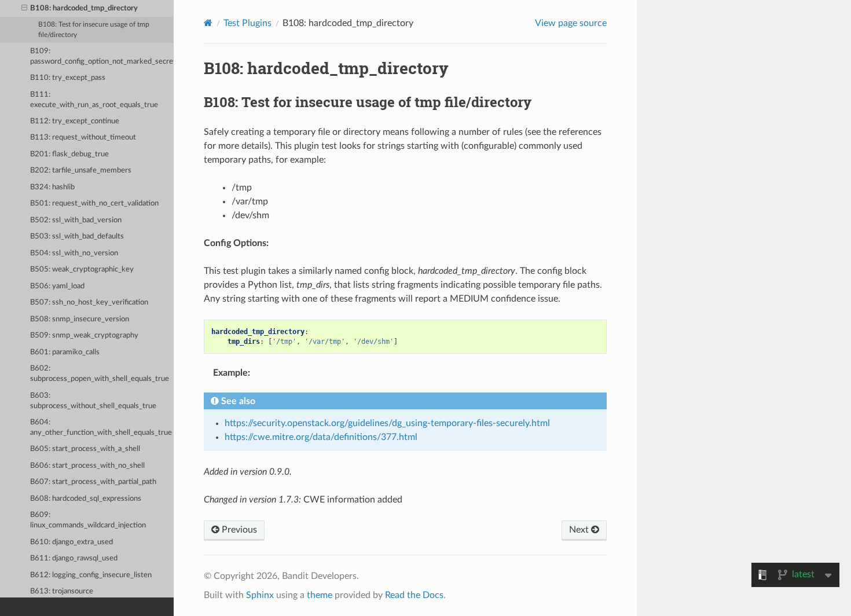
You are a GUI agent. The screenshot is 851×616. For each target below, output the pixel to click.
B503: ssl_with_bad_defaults (77, 236)
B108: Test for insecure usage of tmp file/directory (93, 29)
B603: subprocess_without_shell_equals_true (93, 401)
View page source (571, 23)
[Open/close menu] (24, 8)
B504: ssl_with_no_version (74, 253)
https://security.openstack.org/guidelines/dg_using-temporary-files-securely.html (387, 423)
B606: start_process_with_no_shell (87, 466)
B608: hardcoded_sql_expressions (85, 499)
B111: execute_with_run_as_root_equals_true (94, 100)
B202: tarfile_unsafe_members (80, 170)
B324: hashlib (52, 187)
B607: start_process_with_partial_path (93, 482)
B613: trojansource (61, 591)
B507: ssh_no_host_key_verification (89, 302)
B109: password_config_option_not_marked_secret (102, 56)
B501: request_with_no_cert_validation (94, 203)
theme (319, 595)
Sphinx (260, 595)
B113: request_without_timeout (83, 137)
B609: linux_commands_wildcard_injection (88, 520)
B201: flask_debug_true (69, 154)
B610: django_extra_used (71, 542)
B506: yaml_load (57, 286)
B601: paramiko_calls (65, 352)
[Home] (208, 23)
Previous (238, 529)
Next (580, 529)
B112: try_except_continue (74, 121)
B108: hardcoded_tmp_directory (84, 8)
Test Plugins (247, 23)
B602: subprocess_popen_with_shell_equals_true (99, 374)
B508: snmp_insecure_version (79, 319)
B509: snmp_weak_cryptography (84, 335)
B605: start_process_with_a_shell (85, 449)
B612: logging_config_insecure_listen (91, 575)
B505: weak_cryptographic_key (82, 269)
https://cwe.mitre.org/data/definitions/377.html (321, 437)
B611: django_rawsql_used (74, 558)
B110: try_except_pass (67, 78)
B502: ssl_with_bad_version (76, 220)
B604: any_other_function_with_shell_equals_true (101, 428)
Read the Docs (414, 595)
